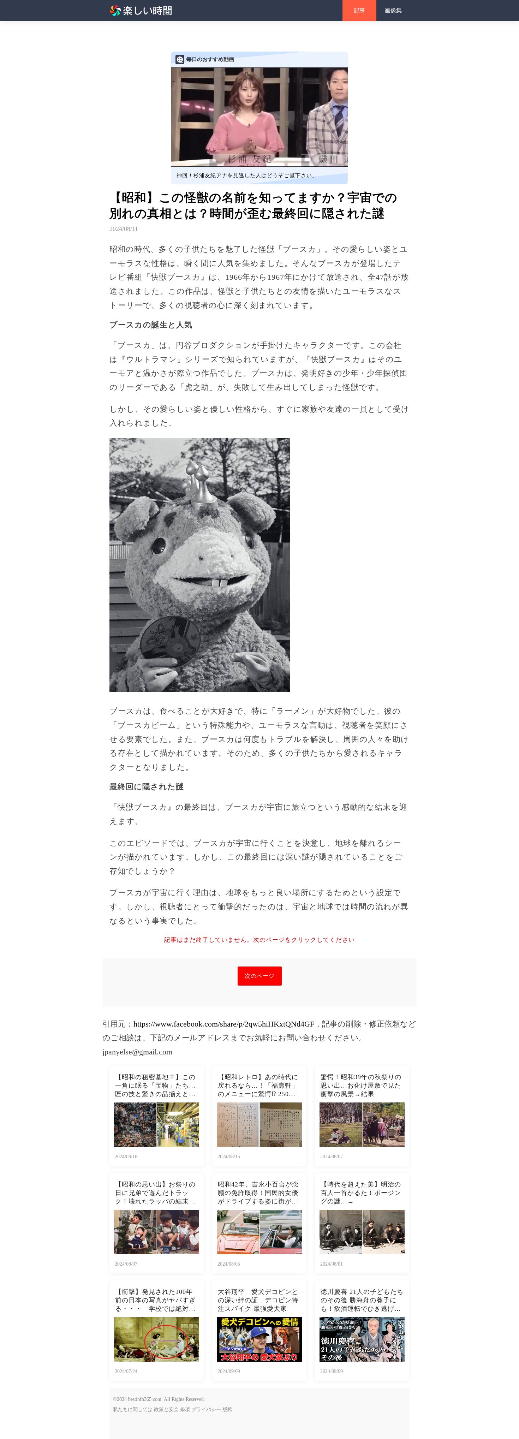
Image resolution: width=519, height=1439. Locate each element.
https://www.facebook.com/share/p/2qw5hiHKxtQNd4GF (223, 1023)
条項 (185, 1409)
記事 (359, 10)
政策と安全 (166, 1409)
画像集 (393, 10)
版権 (227, 1409)
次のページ (260, 976)
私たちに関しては (133, 1409)
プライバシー (206, 1409)
